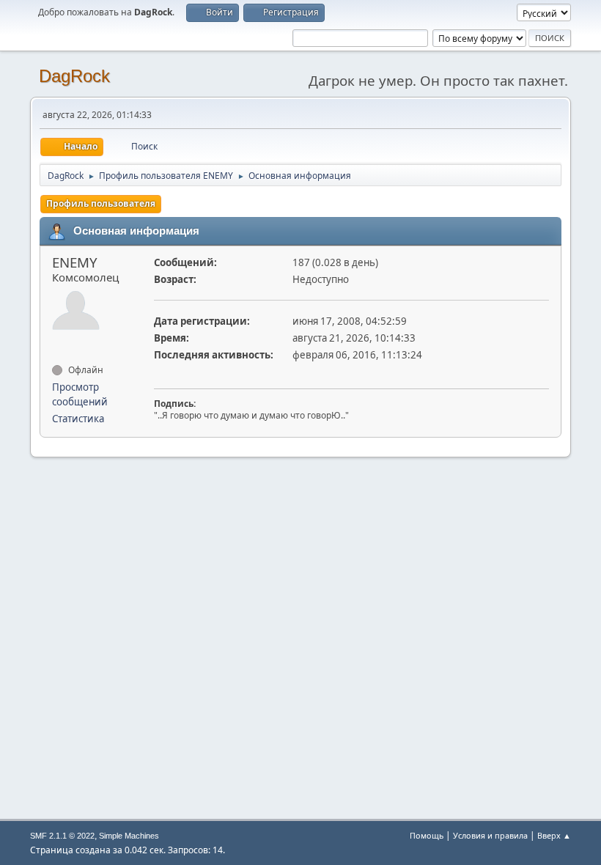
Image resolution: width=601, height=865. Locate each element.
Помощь (426, 835)
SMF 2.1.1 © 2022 (62, 835)
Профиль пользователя (100, 203)
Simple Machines (129, 835)
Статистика (78, 418)
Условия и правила (490, 835)
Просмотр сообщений (80, 394)
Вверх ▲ (554, 835)
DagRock (74, 76)
